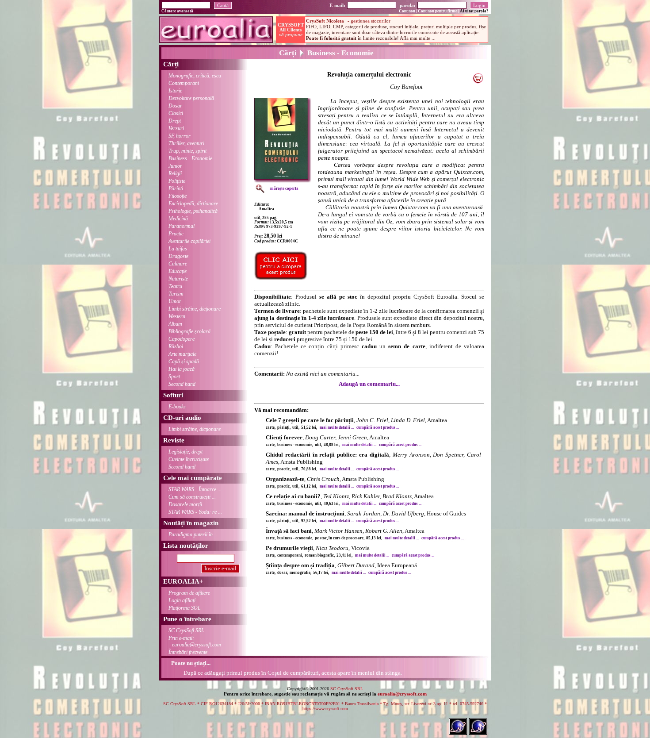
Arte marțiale (182, 354)
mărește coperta (284, 188)
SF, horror (179, 136)
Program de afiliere (189, 593)
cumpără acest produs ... (377, 427)
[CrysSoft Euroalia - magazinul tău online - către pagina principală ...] (216, 40)
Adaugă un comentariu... (369, 384)
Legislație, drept (185, 452)
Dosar (175, 106)
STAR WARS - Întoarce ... (195, 489)
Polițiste (176, 181)
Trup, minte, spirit (187, 151)
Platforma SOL (184, 608)
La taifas (177, 249)
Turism (176, 294)
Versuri (176, 128)
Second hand (181, 384)
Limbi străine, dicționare (194, 309)
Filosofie (177, 196)
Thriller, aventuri (186, 143)
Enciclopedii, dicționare (193, 203)
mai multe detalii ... (337, 427)
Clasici (175, 113)
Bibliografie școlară (189, 331)
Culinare (177, 264)
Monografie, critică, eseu (194, 76)
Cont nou (407, 11)
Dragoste (178, 256)
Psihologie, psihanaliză (193, 211)
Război (175, 346)
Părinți (175, 188)
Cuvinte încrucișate (188, 459)
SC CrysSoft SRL (186, 630)
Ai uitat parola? (474, 11)
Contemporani (183, 83)
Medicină (178, 218)
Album (175, 324)
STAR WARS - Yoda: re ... (195, 512)
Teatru (175, 286)
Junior (175, 166)
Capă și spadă (183, 361)
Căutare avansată (177, 11)
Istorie (175, 91)
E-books (177, 407)
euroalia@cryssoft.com (402, 693)
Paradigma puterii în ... (193, 534)
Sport (174, 376)
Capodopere (181, 339)
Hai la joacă (181, 369)
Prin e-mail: (194, 641)
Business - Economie (190, 158)
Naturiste (178, 279)
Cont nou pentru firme (437, 11)
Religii (175, 173)
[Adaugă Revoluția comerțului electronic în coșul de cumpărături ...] (478, 81)
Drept (174, 121)
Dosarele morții (185, 504)
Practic (176, 234)
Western (176, 316)
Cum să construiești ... (192, 497)
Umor (174, 301)
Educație (177, 271)
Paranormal (181, 226)
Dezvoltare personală (191, 98)
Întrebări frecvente (187, 652)
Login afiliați (181, 600)
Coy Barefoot (406, 87)
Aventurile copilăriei (189, 241)
